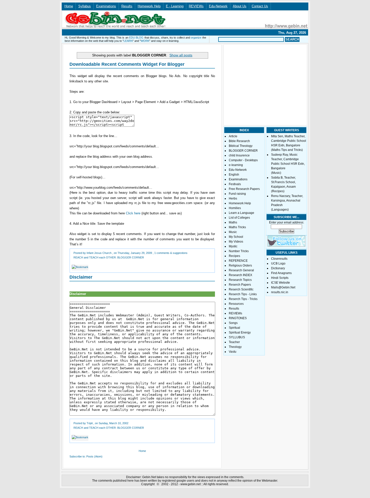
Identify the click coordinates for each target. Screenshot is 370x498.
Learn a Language (241, 213)
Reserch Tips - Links (243, 294)
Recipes (234, 256)
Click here (133, 213)
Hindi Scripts (279, 278)
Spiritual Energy (240, 332)
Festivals (235, 184)
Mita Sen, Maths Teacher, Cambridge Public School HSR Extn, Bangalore (288, 141)
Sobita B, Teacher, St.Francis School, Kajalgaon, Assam (283, 182)
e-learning (236, 165)
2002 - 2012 (169, 484)
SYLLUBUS (237, 337)
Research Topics (240, 280)
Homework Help (149, 6)
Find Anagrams (281, 273)
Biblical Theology (240, 146)
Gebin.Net (149, 477)
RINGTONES (238, 318)
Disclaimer (80, 277)
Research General (241, 270)
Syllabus (84, 6)
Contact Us (260, 6)
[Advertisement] (157, 32)
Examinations (106, 6)
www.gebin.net (190, 484)
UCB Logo (278, 263)
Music (233, 232)
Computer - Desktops (243, 160)
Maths (233, 222)
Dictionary (278, 268)
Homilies (235, 208)
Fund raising (237, 193)
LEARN (128, 40)
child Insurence (239, 155)
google (181, 480)
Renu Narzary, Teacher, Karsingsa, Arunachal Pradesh (287, 200)
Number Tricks (239, 251)
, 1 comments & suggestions (170, 252)
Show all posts (180, 55)
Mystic (233, 246)
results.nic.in (279, 292)
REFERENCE (238, 260)
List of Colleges (239, 217)
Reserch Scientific (241, 289)
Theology (235, 347)
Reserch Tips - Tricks (243, 299)
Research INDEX (240, 275)
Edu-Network (218, 6)
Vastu (232, 351)
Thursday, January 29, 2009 (135, 252)
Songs (233, 323)
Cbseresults (279, 258)
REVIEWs (196, 6)
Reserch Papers (240, 284)
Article (233, 136)
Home (68, 6)
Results (126, 6)
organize (196, 37)
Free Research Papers (244, 189)
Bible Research (239, 141)
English (234, 174)
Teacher (234, 342)
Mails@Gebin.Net (283, 287)
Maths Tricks (237, 227)
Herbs (233, 198)
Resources (236, 304)
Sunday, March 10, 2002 (113, 423)
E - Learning (174, 6)
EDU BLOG (136, 37)
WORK (145, 40)
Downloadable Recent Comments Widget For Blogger (126, 64)
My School (236, 237)
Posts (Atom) (94, 456)
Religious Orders (240, 265)
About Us (239, 6)
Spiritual (234, 327)
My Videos (236, 241)
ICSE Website (280, 282)
